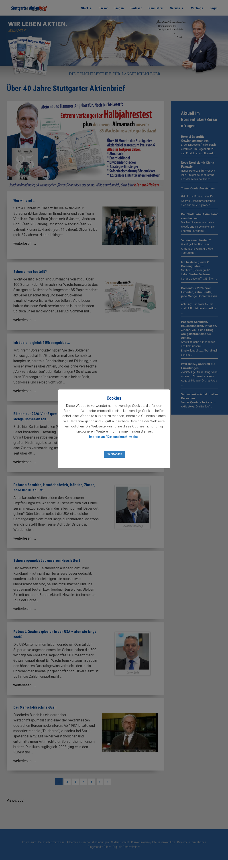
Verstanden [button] (114, 454)
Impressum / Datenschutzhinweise (113, 437)
